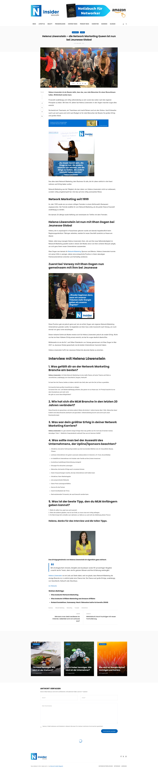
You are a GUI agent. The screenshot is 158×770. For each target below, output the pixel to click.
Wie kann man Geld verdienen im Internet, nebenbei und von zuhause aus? (66, 619)
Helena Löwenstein (55, 576)
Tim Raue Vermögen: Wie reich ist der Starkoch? (44, 668)
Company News (72, 24)
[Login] (123, 23)
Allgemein (36, 644)
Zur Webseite (53, 586)
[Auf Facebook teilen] (77, 83)
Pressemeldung (60, 24)
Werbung (124, 766)
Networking (69, 607)
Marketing (95, 24)
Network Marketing (59, 607)
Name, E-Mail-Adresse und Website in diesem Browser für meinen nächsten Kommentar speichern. (73, 726)
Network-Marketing (74, 251)
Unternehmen (84, 607)
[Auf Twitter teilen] (80, 83)
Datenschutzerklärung (106, 766)
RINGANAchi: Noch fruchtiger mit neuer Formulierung (101, 618)
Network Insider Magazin (56, 766)
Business (104, 24)
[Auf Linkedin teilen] (85, 83)
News (34, 24)
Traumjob (77, 607)
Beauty (50, 24)
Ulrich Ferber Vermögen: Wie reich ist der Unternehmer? (78, 668)
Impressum (117, 766)
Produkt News (84, 24)
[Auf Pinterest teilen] (83, 83)
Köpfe (82, 32)
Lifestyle (42, 24)
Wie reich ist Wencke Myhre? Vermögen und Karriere (112, 668)
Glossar (112, 24)
